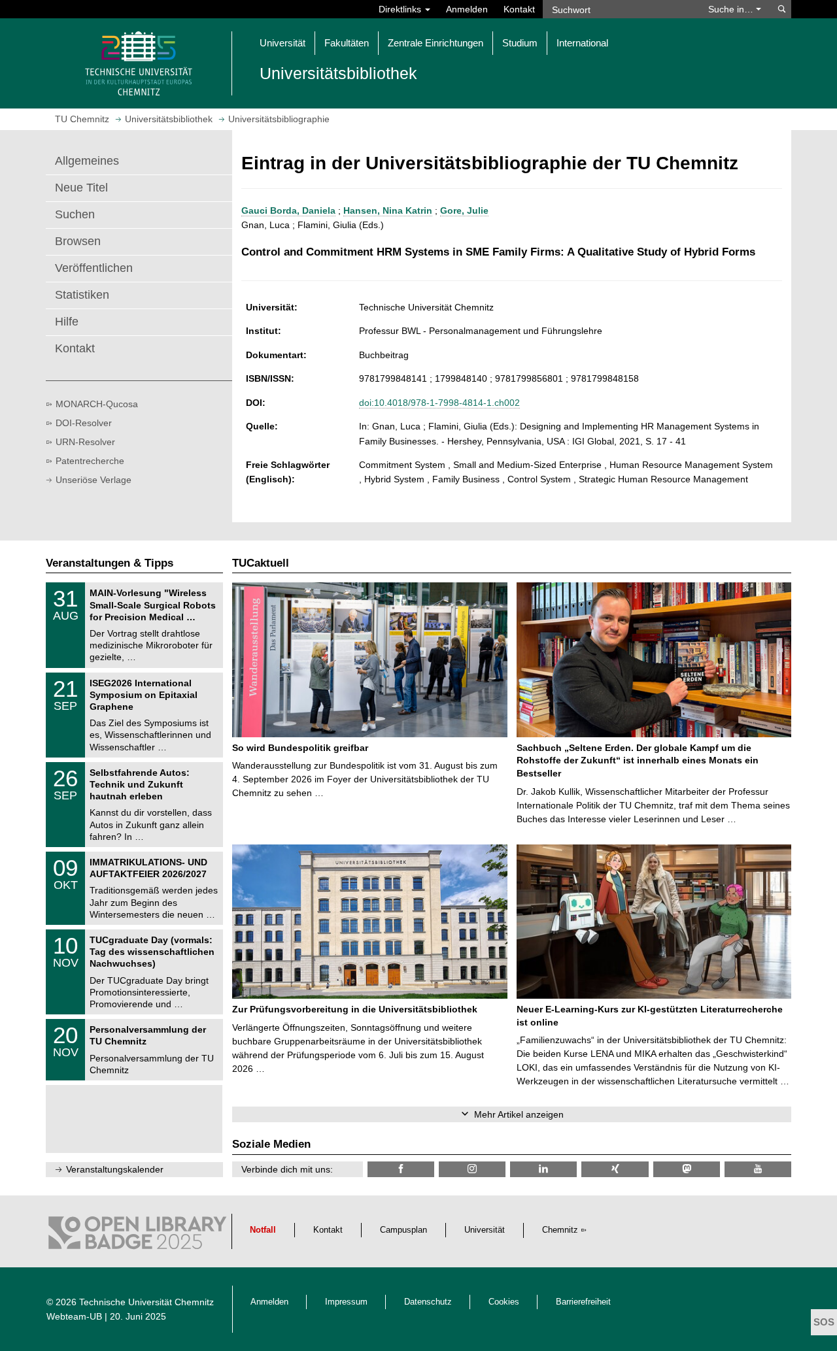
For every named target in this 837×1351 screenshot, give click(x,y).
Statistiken (82, 294)
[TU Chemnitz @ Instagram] (472, 1168)
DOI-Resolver (84, 423)
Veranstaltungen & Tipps (109, 563)
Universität (484, 1230)
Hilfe (66, 321)
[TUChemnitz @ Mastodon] (686, 1168)
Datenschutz (428, 1302)
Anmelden (467, 9)
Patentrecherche (90, 461)
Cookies (503, 1302)
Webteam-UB (74, 1316)
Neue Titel (81, 187)
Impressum (346, 1302)
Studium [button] (520, 42)
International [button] (582, 42)
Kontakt (519, 9)
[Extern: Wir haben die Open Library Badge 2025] (137, 1236)
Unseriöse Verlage (93, 480)
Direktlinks (401, 9)
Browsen (78, 241)
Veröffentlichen (94, 268)
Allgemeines (87, 160)
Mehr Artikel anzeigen (519, 1114)
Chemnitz (560, 1230)
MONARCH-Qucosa (97, 404)
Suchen (75, 214)
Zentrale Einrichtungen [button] (435, 42)
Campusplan (403, 1230)
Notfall (263, 1230)
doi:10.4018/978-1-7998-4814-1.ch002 (439, 402)
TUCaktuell (260, 563)
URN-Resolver (85, 442)
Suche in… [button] (732, 9)
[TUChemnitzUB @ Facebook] (400, 1168)
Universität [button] (282, 42)
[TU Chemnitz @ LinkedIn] (543, 1168)
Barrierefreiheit (583, 1302)
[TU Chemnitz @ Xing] (614, 1168)
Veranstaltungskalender (114, 1169)
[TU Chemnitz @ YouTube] (758, 1168)
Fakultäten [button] (346, 42)
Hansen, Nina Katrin (387, 210)
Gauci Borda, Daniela (288, 210)
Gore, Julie (464, 210)
